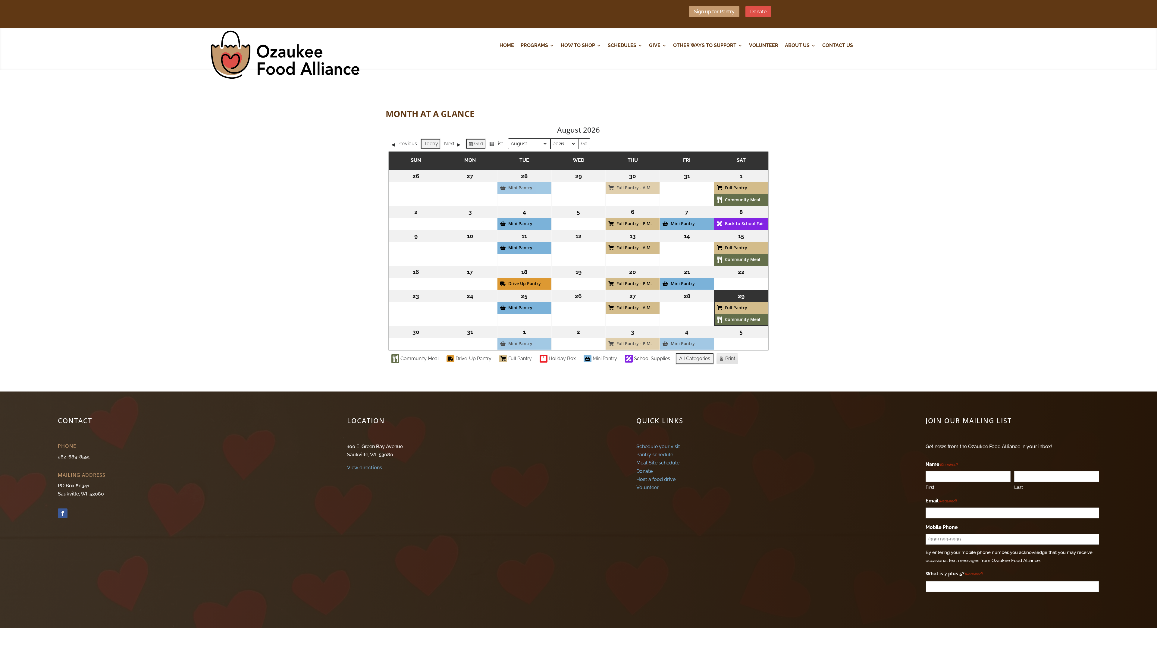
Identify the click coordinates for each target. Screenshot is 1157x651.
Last (1018, 487)
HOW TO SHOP (578, 45)
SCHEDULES (622, 45)
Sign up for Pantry (714, 11)
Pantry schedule (654, 455)
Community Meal (419, 358)
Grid (475, 145)
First (930, 487)
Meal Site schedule (657, 463)
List (496, 145)
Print (727, 360)
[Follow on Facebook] (62, 513)
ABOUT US (797, 45)
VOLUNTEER (763, 45)
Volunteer (647, 487)
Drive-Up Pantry (473, 358)
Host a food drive (656, 479)
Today (431, 143)
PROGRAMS (534, 45)
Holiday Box (562, 358)
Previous (407, 143)
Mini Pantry (605, 358)
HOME (507, 45)
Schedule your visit (658, 446)
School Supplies (652, 358)
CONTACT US (837, 45)
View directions (364, 467)
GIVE (654, 45)
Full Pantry (520, 358)
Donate (758, 11)
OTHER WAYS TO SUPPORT (704, 45)
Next (449, 143)
